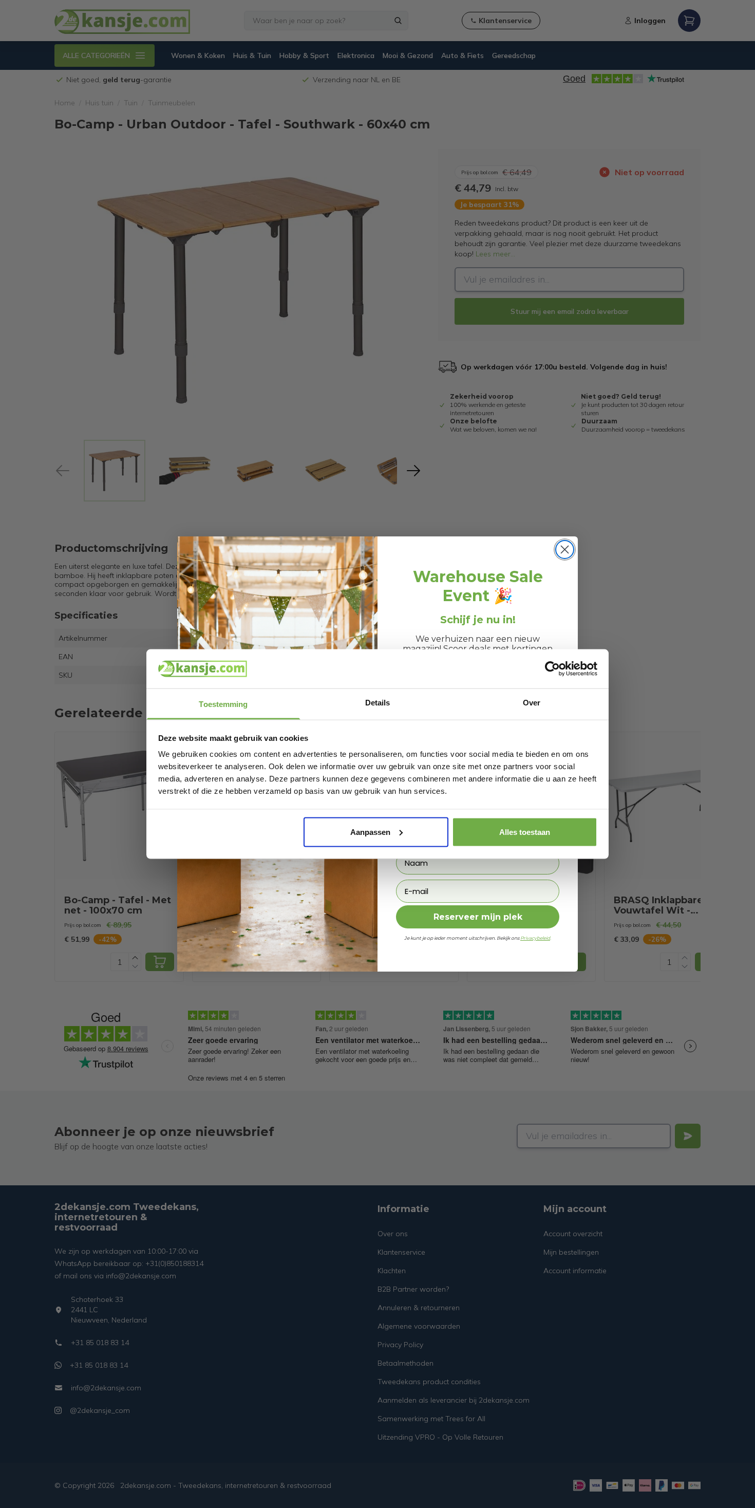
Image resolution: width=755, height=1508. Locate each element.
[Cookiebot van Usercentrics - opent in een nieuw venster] (552, 668)
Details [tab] (377, 702)
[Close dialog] (565, 549)
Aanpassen (370, 831)
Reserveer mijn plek (477, 917)
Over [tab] (531, 702)
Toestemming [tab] (223, 704)
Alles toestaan (524, 831)
